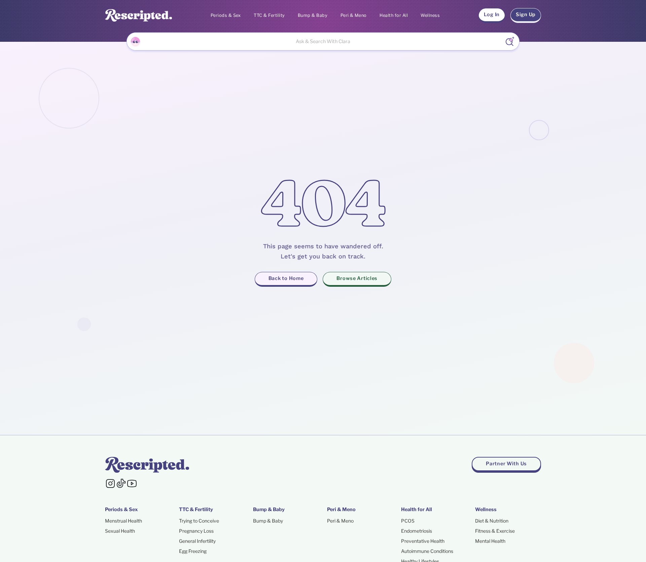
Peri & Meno (353, 15)
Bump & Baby (312, 15)
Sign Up (526, 14)
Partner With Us (506, 464)
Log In (492, 14)
